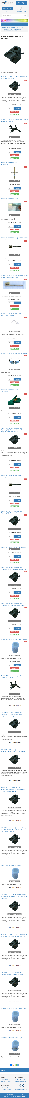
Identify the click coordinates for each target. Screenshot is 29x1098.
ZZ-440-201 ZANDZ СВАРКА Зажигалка (12, 199)
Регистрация (23, 9)
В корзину (17, 108)
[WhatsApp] (16, 1065)
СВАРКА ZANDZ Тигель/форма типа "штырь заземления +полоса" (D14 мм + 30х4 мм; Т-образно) (14, 896)
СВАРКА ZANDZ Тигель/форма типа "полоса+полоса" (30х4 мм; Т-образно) (12, 973)
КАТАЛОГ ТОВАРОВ (7, 24)
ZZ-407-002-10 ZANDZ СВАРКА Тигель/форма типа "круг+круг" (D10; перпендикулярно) (14, 935)
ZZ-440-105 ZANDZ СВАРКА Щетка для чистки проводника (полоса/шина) (14, 238)
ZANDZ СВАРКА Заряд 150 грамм (11, 865)
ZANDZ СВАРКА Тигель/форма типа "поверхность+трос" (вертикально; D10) (13, 604)
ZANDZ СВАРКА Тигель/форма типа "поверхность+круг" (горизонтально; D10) (13, 568)
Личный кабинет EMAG (21, 12)
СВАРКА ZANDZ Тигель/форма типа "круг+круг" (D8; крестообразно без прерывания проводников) (11, 714)
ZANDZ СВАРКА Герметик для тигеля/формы (14, 547)
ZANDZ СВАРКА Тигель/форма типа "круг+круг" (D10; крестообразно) (11, 512)
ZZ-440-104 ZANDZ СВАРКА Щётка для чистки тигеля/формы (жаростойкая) (14, 276)
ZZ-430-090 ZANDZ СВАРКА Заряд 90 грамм (14, 1038)
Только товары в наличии (10, 72)
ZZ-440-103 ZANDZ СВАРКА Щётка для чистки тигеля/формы (14, 164)
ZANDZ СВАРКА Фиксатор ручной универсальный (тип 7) (11, 677)
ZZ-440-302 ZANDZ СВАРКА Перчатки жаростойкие (12, 391)
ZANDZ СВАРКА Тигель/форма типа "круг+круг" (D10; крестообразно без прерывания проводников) (12, 430)
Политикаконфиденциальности (21, 1088)
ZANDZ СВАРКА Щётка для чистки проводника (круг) (11, 476)
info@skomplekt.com (6, 1081)
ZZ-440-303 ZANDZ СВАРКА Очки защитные (14, 353)
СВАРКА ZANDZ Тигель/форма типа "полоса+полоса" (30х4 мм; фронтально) (13, 751)
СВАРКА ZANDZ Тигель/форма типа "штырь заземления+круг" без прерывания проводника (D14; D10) (14, 829)
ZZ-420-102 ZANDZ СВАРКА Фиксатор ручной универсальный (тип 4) (14, 120)
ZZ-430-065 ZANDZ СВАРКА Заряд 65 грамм (14, 1008)
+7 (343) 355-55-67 (20, 1079)
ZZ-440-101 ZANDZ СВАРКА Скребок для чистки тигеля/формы (13, 314)
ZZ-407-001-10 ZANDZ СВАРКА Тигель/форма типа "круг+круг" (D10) (14, 77)
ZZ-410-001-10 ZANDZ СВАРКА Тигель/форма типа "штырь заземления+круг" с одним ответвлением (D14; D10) (14, 789)
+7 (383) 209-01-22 (5, 1087)
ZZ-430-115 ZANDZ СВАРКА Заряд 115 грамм (14, 639)
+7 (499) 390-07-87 (7, 11)
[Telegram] (18, 1065)
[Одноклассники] (13, 1065)
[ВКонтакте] (11, 1065)
